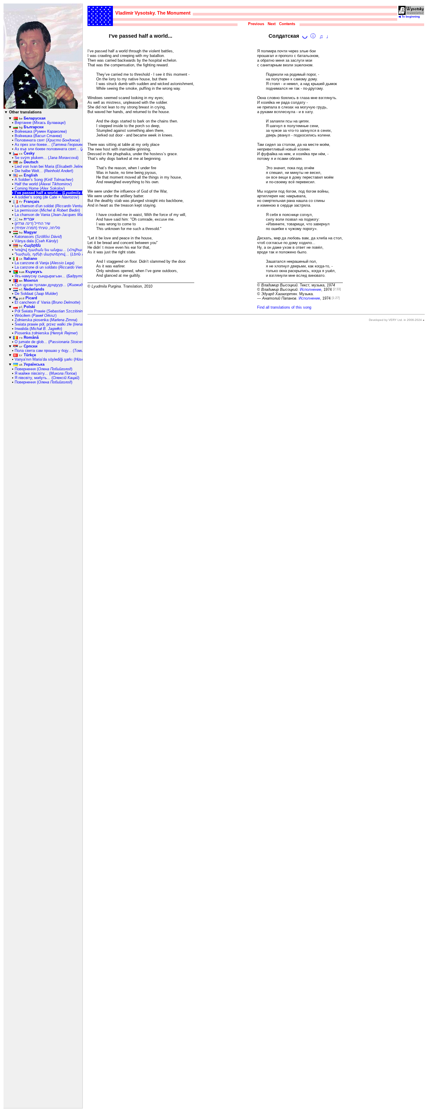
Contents (287, 24)
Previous (256, 24)
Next (272, 24)
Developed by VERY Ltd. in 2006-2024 (395, 319)
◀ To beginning (409, 16)
